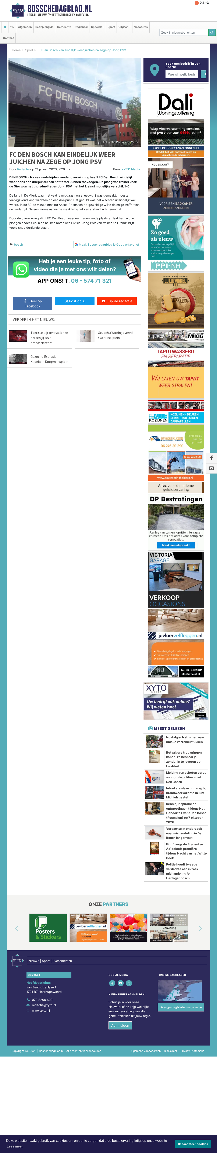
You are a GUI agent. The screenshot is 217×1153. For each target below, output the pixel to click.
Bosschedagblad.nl (59, 8)
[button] (12, 556)
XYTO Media (130, 169)
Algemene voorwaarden (146, 678)
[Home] (4, 27)
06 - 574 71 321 (91, 280)
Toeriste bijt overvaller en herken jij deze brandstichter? (49, 337)
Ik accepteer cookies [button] (193, 1144)
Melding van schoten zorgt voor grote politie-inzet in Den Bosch (186, 405)
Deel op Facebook (33, 303)
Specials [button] (96, 27)
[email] (211, 468)
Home (16, 50)
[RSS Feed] (129, 611)
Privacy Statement (192, 678)
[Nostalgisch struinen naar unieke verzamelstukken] (154, 369)
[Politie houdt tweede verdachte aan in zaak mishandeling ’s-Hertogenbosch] (154, 496)
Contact (8, 38)
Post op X (77, 301)
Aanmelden (120, 653)
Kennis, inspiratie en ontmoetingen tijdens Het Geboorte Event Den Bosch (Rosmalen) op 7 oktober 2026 (186, 441)
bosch (18, 244)
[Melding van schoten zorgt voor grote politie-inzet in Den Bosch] (154, 404)
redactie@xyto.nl (44, 633)
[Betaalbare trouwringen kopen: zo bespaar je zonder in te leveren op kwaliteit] (154, 384)
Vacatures (141, 27)
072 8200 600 (42, 627)
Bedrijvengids (44, 27)
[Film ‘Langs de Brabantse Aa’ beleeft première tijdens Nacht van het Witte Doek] (154, 476)
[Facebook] (112, 611)
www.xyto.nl (41, 638)
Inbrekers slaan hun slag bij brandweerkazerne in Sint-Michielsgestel (186, 420)
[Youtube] (121, 611)
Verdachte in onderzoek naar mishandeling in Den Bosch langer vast (184, 461)
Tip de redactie (120, 301)
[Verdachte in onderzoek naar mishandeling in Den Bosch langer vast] (154, 460)
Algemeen (25, 27)
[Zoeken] (212, 32)
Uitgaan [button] (123, 27)
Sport (111, 27)
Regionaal (81, 27)
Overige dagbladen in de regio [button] (181, 635)
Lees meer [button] (15, 1146)
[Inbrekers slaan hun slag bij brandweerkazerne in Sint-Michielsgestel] (154, 420)
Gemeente (64, 27)
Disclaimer (170, 678)
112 (12, 27)
